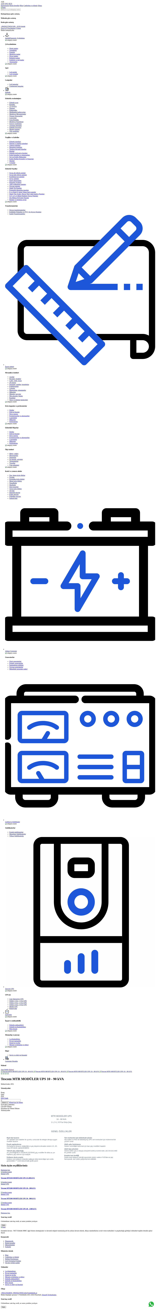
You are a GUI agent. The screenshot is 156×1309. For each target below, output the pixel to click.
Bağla (3, 1225)
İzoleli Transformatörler (17, 214)
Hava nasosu (13, 414)
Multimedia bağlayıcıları (17, 112)
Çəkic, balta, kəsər (15, 381)
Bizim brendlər (14, 5)
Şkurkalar (12, 485)
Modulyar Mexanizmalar (17, 114)
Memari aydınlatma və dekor (19, 1045)
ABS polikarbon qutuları (17, 184)
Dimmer (12, 108)
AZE (2, 4)
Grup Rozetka (14, 120)
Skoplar (12, 161)
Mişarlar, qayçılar (15, 394)
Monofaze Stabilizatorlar (17, 834)
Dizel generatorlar (15, 661)
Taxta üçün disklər (15, 489)
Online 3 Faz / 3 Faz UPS (18, 1005)
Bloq (21, 5)
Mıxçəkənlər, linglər (16, 396)
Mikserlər (12, 392)
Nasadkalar (13, 483)
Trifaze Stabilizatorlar (16, 836)
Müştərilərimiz (10, 1245)
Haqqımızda (5, 5)
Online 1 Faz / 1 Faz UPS (18, 1001)
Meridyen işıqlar (14, 54)
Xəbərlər (8, 1247)
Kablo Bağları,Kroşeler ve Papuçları (21, 159)
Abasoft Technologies (49, 1295)
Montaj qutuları (14, 129)
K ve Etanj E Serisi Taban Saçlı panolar (22, 192)
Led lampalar (13, 84)
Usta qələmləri (14, 465)
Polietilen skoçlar (15, 496)
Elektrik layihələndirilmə (17, 1027)
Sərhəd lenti (13, 498)
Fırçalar (11, 477)
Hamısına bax (5, 1213)
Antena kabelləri (14, 145)
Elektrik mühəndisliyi (16, 1025)
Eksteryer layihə (14, 1043)
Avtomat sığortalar (15, 125)
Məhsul (11, 1069)
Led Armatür (13, 74)
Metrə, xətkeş (13, 454)
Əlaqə (40, 5)
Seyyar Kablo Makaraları (17, 157)
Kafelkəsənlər (14, 386)
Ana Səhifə (4, 1069)
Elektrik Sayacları (15, 127)
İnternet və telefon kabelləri (18, 143)
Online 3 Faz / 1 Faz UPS (18, 1003)
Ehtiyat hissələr (14, 412)
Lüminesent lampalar (16, 86)
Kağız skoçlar (14, 494)
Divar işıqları (13, 56)
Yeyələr (11, 491)
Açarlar (11, 377)
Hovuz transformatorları (17, 210)
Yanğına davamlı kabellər (17, 149)
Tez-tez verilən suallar (12, 1263)
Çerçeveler (13, 118)
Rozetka (12, 104)
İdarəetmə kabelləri (15, 147)
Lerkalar (12, 388)
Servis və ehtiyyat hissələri (18, 1055)
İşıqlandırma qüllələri (16, 665)
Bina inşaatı (13, 1029)
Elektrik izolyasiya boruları (18, 153)
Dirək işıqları (13, 48)
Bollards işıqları (14, 58)
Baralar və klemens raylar (17, 200)
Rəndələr (12, 398)
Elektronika (13, 110)
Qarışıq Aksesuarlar (15, 116)
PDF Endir (4, 1098)
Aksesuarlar (13, 62)
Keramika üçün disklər (17, 479)
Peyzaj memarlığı (15, 1041)
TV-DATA (13, 106)
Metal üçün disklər (15, 481)
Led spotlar (13, 72)
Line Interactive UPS (16, 999)
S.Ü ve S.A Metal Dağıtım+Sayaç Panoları (23, 196)
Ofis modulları (14, 131)
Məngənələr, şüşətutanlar (17, 390)
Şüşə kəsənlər (13, 487)
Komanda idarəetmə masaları (19, 190)
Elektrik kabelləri (15, 142)
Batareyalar (13, 1008)
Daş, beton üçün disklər (17, 475)
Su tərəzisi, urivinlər (16, 459)
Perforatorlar (13, 422)
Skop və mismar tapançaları (18, 400)
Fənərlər (12, 52)
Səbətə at (5, 1102)
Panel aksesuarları (15, 180)
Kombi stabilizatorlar (16, 832)
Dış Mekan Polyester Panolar (19, 198)
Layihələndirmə (14, 1039)
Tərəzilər (12, 463)
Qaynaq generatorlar (16, 667)
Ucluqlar (12, 163)
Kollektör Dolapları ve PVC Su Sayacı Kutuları (25, 212)
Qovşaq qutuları (14, 186)
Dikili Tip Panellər (15, 188)
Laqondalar (13, 418)
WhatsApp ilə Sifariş (16, 1102)
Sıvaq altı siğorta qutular (17, 173)
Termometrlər (13, 461)
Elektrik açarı (13, 103)
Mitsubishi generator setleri (18, 669)
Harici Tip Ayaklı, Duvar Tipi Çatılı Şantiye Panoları (26, 194)
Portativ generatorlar (16, 663)
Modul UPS (13, 1007)
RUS (10, 4)
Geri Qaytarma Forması (13, 1261)
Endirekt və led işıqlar (16, 60)
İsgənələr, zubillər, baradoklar (19, 384)
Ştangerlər (12, 457)
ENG (6, 4)
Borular (11, 151)
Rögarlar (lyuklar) (15, 182)
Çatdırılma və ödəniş (30, 5)
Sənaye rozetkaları (15, 124)
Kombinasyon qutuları (16, 177)
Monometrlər (13, 455)
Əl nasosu (12, 382)
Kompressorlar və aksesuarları (19, 416)
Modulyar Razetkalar (16, 122)
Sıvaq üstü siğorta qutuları (18, 175)
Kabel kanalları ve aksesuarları (19, 155)
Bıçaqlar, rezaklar (15, 379)
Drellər (11, 410)
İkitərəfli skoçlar (14, 492)
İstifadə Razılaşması (11, 1259)
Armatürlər (13, 50)
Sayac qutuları (14, 179)
